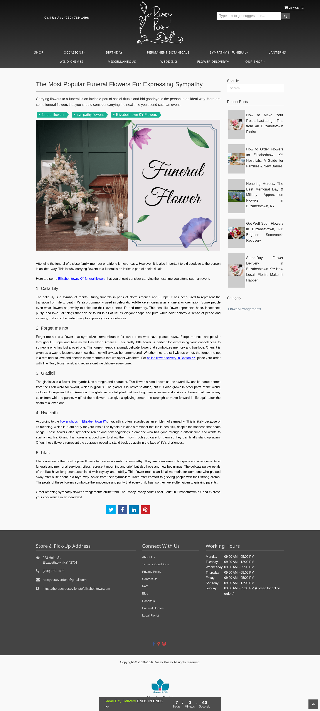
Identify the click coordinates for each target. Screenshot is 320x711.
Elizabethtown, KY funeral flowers (82, 278)
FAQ (145, 586)
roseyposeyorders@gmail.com (65, 579)
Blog (145, 593)
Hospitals (148, 601)
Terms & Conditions (155, 564)
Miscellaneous (122, 61)
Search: (233, 81)
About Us (148, 557)
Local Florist (150, 615)
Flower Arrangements (244, 309)
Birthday (114, 52)
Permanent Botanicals (168, 52)
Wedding (168, 61)
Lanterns (277, 52)
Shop (39, 52)
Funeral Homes (152, 608)
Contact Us (149, 579)
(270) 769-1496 (76, 17)
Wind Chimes (71, 61)
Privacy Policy (151, 571)
